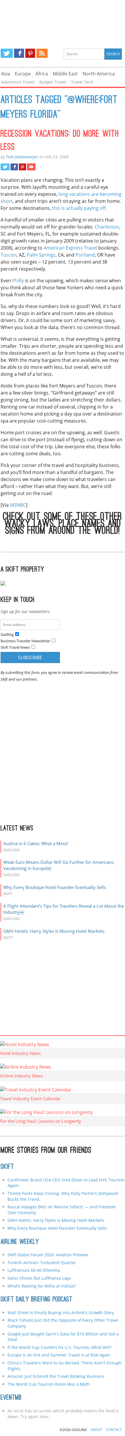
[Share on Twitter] (5, 166)
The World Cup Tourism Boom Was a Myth (49, 1384)
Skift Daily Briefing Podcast (36, 1299)
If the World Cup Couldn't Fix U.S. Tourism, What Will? (60, 1347)
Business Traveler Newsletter (25, 640)
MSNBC (18, 505)
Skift (7, 1167)
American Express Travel (70, 248)
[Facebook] (19, 53)
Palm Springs (41, 255)
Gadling (62, 19)
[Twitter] (7, 53)
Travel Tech (82, 82)
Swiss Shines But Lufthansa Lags (39, 1278)
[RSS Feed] (41, 53)
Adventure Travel (18, 82)
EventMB (11, 1398)
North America (99, 73)
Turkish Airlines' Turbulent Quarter (42, 1262)
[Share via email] (31, 166)
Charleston (107, 227)
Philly (18, 280)
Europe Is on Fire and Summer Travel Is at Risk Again (59, 1355)
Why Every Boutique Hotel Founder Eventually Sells (54, 887)
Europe (23, 73)
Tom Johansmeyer (22, 157)
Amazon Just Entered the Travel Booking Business (56, 1376)
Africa (41, 73)
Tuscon (9, 255)
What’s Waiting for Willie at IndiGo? (42, 1286)
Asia (5, 73)
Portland (85, 255)
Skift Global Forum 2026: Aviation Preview (48, 1254)
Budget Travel (52, 82)
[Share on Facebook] (14, 166)
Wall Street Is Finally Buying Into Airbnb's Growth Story (61, 1312)
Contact (114, 1429)
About (96, 1429)
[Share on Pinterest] (22, 166)
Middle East (65, 73)
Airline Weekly (20, 1242)
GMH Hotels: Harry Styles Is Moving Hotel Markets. (54, 931)
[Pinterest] (30, 53)
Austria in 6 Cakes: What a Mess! (35, 843)
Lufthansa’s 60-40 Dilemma (34, 1270)
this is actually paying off (79, 208)
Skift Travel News (15, 647)
